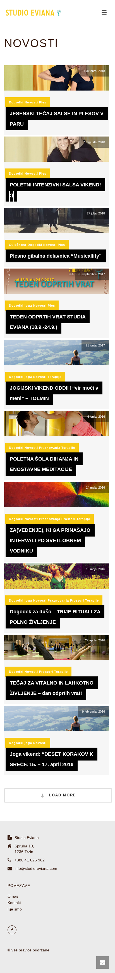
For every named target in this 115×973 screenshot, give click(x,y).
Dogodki (16, 102)
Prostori (68, 519)
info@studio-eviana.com (36, 868)
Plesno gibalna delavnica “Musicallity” (56, 256)
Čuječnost (18, 244)
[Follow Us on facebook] (12, 929)
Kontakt (14, 902)
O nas (13, 896)
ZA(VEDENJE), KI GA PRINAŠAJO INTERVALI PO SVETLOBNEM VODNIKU (50, 540)
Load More (61, 795)
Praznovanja (49, 447)
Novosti (31, 102)
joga (28, 305)
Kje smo (15, 909)
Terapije (54, 376)
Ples (42, 102)
